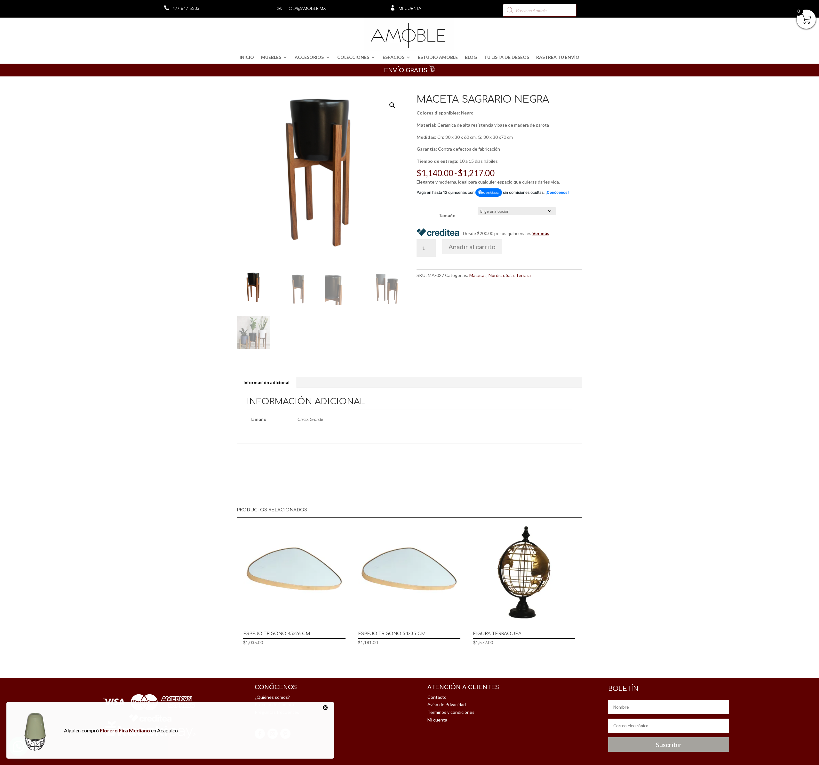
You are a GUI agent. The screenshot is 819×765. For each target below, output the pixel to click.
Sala (510, 275)
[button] (392, 105)
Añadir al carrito (472, 246)
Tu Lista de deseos (506, 57)
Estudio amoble (438, 57)
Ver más (540, 233)
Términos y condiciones (450, 712)
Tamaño (447, 215)
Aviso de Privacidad (446, 704)
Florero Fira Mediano (125, 730)
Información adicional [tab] (266, 382)
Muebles (271, 57)
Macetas (478, 275)
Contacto (437, 697)
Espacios (393, 57)
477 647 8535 (185, 8)
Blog (471, 57)
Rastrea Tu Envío (557, 57)
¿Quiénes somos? (272, 697)
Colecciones (353, 57)
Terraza (523, 275)
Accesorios (309, 57)
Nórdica (496, 275)
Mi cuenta (410, 8)
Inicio (247, 57)
